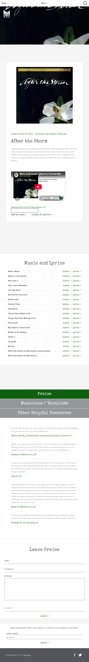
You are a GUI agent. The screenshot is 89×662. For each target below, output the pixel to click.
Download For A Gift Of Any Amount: (28, 207)
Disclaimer (27, 655)
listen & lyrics (41, 215)
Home (4, 3)
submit (43, 616)
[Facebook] (74, 655)
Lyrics (76, 272)
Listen (66, 272)
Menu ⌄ (44, 3)
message (8, 576)
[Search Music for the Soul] (85, 3)
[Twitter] (80, 655)
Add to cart (18, 215)
